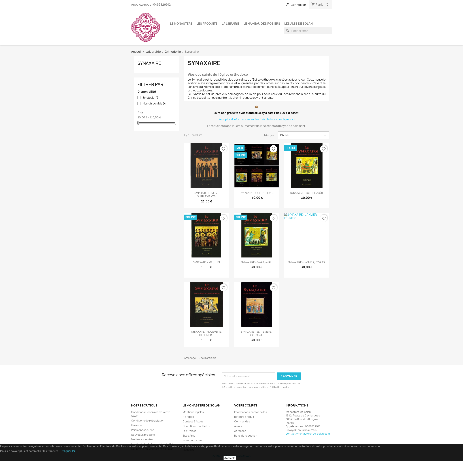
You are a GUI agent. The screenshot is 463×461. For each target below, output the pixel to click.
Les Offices (189, 431)
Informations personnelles (250, 412)
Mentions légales (193, 412)
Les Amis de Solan (298, 24)
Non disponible (155, 103)
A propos (188, 416)
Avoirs (238, 426)
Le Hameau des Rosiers (262, 24)
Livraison (136, 425)
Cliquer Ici (68, 451)
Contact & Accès (193, 421)
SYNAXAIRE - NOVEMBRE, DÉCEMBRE (206, 333)
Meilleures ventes (142, 439)
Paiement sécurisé (142, 430)
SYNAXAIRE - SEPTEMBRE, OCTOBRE (256, 333)
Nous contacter (192, 440)
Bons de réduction (245, 435)
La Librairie (230, 24)
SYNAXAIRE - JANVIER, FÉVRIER (306, 262)
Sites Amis (189, 435)
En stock (150, 98)
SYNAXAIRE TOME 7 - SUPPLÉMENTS (206, 194)
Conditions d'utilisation (197, 426)
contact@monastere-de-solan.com (308, 433)
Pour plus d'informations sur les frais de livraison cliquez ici (257, 119)
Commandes (242, 421)
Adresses (240, 431)
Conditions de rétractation (147, 420)
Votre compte (245, 405)
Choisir (303, 135)
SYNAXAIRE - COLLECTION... (257, 193)
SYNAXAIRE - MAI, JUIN (206, 262)
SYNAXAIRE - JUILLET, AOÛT (306, 193)
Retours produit (244, 416)
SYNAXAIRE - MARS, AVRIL (256, 262)
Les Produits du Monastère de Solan (153, 444)
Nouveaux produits (143, 434)
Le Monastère (181, 24)
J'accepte (229, 457)
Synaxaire (149, 63)
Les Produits (207, 24)
